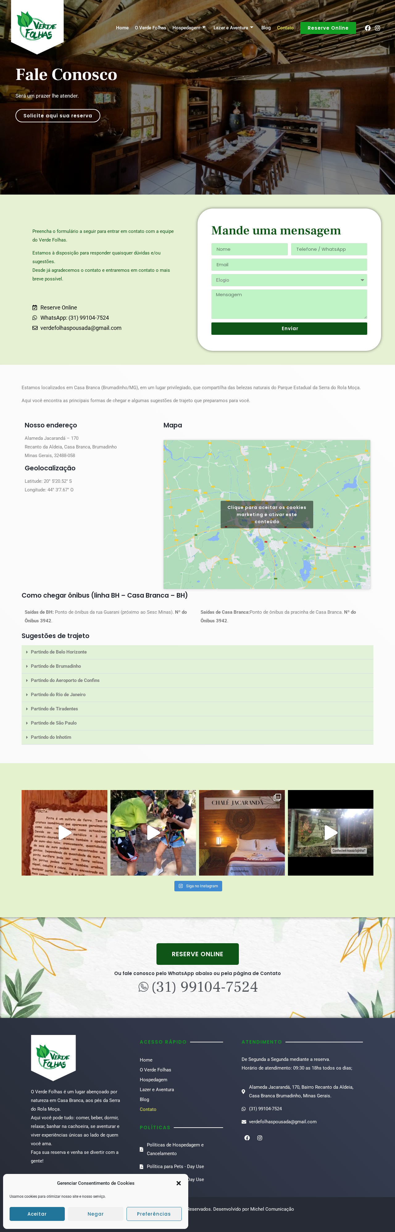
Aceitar (37, 1214)
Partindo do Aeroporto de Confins (65, 680)
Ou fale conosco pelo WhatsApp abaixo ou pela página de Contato (197, 973)
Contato (285, 28)
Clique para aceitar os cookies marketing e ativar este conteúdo (266, 514)
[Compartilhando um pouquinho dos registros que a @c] (64, 833)
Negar (96, 1214)
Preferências (154, 1214)
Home (122, 28)
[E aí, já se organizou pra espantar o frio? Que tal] (153, 833)
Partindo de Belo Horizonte (59, 652)
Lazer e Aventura (231, 28)
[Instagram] (377, 28)
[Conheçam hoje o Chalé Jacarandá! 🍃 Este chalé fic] (242, 833)
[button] (179, 1183)
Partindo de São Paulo (54, 723)
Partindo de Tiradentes (54, 709)
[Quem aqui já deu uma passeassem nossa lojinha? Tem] (331, 833)
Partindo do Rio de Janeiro (58, 694)
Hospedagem (186, 28)
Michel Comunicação (272, 1209)
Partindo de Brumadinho (56, 666)
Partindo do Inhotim (51, 737)
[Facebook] (368, 28)
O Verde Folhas (150, 28)
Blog (266, 28)
